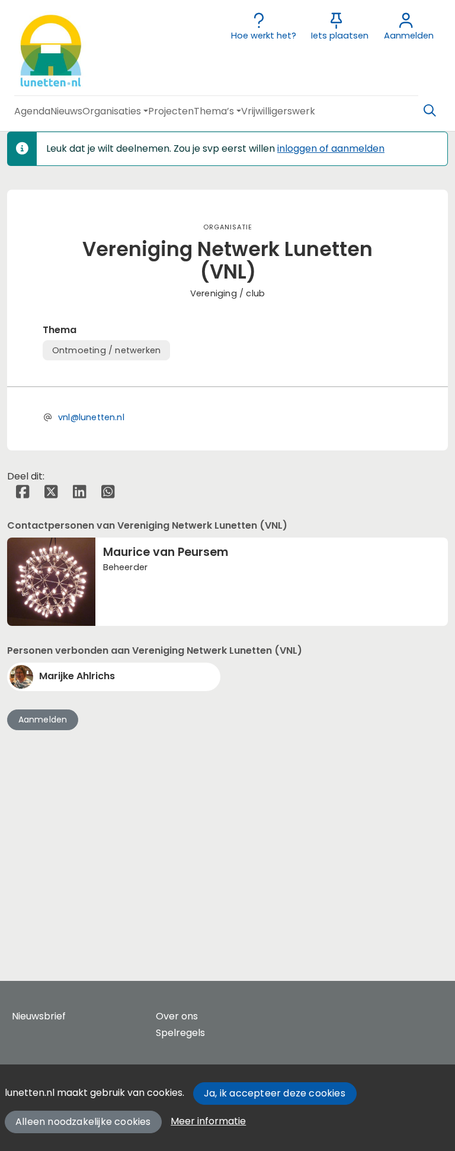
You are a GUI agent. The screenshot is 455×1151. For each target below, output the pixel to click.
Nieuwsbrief (39, 1016)
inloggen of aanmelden (330, 148)
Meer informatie (208, 1121)
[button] (32, 111)
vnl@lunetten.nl (91, 417)
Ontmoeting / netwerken (106, 350)
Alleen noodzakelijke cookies (83, 1121)
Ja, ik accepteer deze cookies (274, 1093)
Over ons (177, 1016)
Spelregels (180, 1033)
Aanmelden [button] (43, 719)
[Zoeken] (429, 111)
